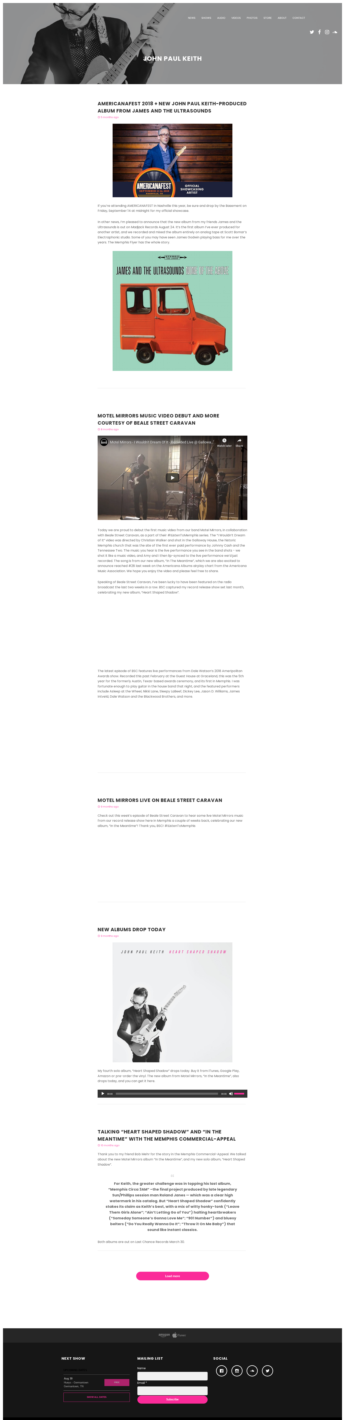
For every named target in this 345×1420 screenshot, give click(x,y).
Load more (172, 1276)
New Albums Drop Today (132, 929)
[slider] (239, 1093)
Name (141, 1368)
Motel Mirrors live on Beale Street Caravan (160, 800)
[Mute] (231, 1094)
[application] (172, 1094)
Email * (142, 1383)
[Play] (103, 1094)
